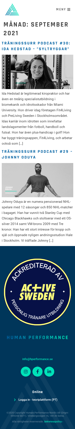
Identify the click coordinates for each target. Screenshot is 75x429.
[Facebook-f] (37, 372)
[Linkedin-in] (49, 372)
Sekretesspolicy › (53, 421)
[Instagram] (26, 372)
